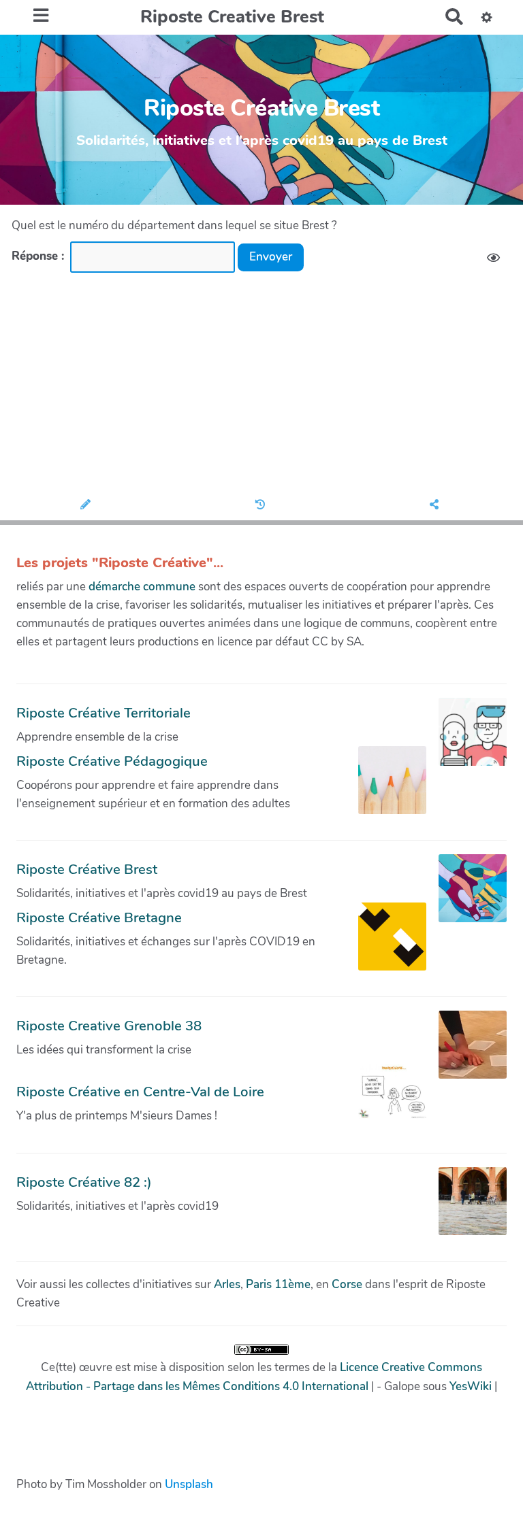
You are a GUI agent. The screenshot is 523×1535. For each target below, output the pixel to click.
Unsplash (189, 1484)
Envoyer (270, 257)
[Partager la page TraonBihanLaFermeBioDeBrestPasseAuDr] (436, 505)
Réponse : (39, 256)
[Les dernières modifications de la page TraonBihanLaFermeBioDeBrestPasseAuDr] (261, 505)
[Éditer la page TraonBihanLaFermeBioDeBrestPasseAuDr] (87, 505)
